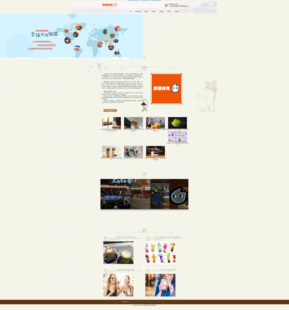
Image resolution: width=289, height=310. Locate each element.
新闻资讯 (154, 11)
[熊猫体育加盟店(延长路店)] (140, 194)
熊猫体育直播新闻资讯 (145, 0)
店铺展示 (161, 11)
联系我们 (177, 11)
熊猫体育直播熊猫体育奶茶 (133, 0)
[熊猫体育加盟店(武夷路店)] (159, 194)
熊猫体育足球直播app (153, 301)
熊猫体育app (145, 301)
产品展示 (146, 11)
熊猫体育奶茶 (138, 11)
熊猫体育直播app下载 (162, 301)
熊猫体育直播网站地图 (156, 0)
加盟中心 (169, 11)
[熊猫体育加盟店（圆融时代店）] (178, 194)
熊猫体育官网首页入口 (138, 301)
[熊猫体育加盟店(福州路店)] (115, 194)
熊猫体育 (131, 301)
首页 (131, 11)
